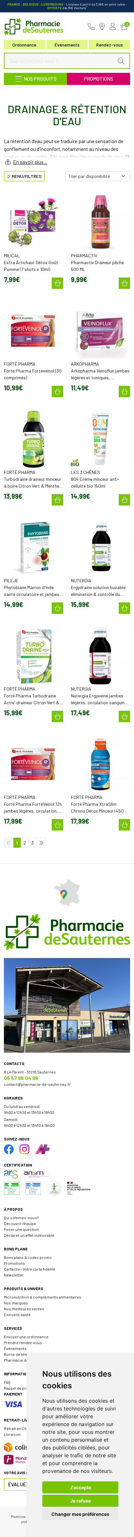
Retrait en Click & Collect (25, 1428)
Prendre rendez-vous (23, 1342)
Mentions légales (24, 1516)
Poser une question (21, 1229)
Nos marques (16, 1303)
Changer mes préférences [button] (80, 1514)
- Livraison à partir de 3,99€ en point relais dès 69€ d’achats (67, 6)
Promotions (98, 79)
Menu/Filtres (26, 176)
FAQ (7, 1382)
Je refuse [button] (80, 1500)
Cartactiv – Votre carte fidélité (29, 1269)
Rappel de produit (19, 1388)
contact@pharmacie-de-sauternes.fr (37, 1084)
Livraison (12, 1434)
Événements (67, 44)
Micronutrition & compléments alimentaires (42, 1297)
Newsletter (14, 1275)
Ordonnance (24, 44)
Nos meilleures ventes (24, 1308)
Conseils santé (17, 1314)
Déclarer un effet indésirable (29, 1235)
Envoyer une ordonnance (26, 1336)
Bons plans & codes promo (28, 1257)
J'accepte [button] (80, 1487)
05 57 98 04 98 (21, 1078)
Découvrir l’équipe (20, 1223)
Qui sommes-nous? (21, 1217)
